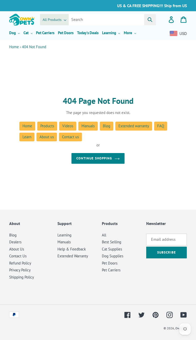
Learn (26, 136)
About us (47, 136)
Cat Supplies (112, 249)
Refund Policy (20, 263)
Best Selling (111, 242)
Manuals (88, 125)
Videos (67, 125)
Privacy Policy (20, 270)
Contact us (70, 136)
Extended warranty (133, 125)
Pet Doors (109, 263)
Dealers (15, 242)
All (104, 235)
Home (14, 46)
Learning (64, 235)
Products (47, 125)
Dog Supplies (112, 256)
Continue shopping (94, 158)
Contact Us (18, 256)
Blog (106, 125)
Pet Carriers (111, 270)
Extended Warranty (72, 256)
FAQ (160, 125)
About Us (16, 249)
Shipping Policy (21, 277)
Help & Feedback (71, 249)
